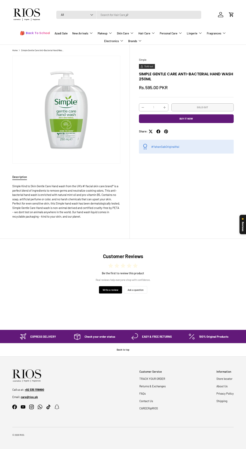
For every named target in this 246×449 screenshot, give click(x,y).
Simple (142, 59)
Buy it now (186, 118)
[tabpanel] (66, 202)
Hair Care (144, 33)
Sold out (202, 107)
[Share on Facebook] (158, 131)
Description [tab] (19, 177)
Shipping (221, 401)
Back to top (123, 349)
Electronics (111, 41)
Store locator (224, 378)
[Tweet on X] (151, 131)
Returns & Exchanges (152, 386)
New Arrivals (80, 33)
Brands (132, 41)
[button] (231, 14)
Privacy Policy (225, 393)
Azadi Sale (61, 33)
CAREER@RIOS (148, 408)
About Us (222, 386)
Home (15, 50)
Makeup (102, 33)
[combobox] (128, 15)
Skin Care (123, 33)
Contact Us (146, 401)
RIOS (22, 435)
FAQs (142, 393)
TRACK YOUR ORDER (152, 378)
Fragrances (214, 33)
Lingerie (192, 33)
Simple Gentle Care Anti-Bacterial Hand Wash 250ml (42, 50)
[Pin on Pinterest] (166, 131)
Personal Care (168, 33)
